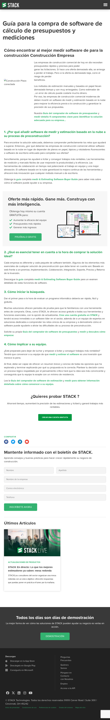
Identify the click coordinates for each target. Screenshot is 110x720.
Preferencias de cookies (47, 707)
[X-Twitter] (13, 693)
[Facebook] (7, 693)
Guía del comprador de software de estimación (36, 380)
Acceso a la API (68, 688)
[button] (105, 4)
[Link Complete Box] (32, 560)
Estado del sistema (66, 707)
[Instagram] (25, 693)
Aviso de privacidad (12, 707)
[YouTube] (30, 693)
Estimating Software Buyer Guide (59, 179)
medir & (36, 179)
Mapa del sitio (80, 707)
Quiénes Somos (65, 667)
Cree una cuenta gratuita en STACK (78, 315)
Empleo (64, 683)
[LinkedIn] (19, 693)
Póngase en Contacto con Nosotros (67, 676)
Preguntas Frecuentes (66, 659)
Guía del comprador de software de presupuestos (70, 113)
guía (18, 179)
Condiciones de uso (29, 707)
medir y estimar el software (64, 354)
